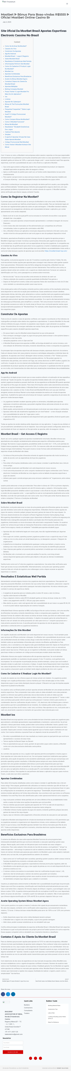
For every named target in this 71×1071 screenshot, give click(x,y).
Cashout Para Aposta (12, 132)
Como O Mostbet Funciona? (14, 122)
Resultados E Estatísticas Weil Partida (18, 61)
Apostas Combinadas (12, 74)
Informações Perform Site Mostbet (17, 64)
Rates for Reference (53, 1022)
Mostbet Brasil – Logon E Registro (17, 56)
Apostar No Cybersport (13, 102)
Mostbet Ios (9, 71)
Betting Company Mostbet (14, 89)
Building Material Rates (54, 1005)
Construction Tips (53, 1009)
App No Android (10, 54)
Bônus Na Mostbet (11, 124)
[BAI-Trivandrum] (16, 4)
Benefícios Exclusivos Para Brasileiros (18, 76)
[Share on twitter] (8, 994)
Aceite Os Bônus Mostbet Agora (16, 79)
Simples (8, 134)
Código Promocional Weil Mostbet (17, 142)
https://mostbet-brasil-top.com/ (56, 251)
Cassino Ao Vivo (10, 49)
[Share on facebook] (3, 994)
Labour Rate (51, 1013)
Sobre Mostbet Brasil (12, 59)
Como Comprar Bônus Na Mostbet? (17, 119)
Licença (7, 99)
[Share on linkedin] (13, 994)
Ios (6, 96)
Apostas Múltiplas (11, 86)
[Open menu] (67, 3)
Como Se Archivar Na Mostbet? (16, 46)
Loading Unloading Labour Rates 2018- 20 (57, 1017)
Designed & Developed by (55, 1068)
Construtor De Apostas (13, 51)
